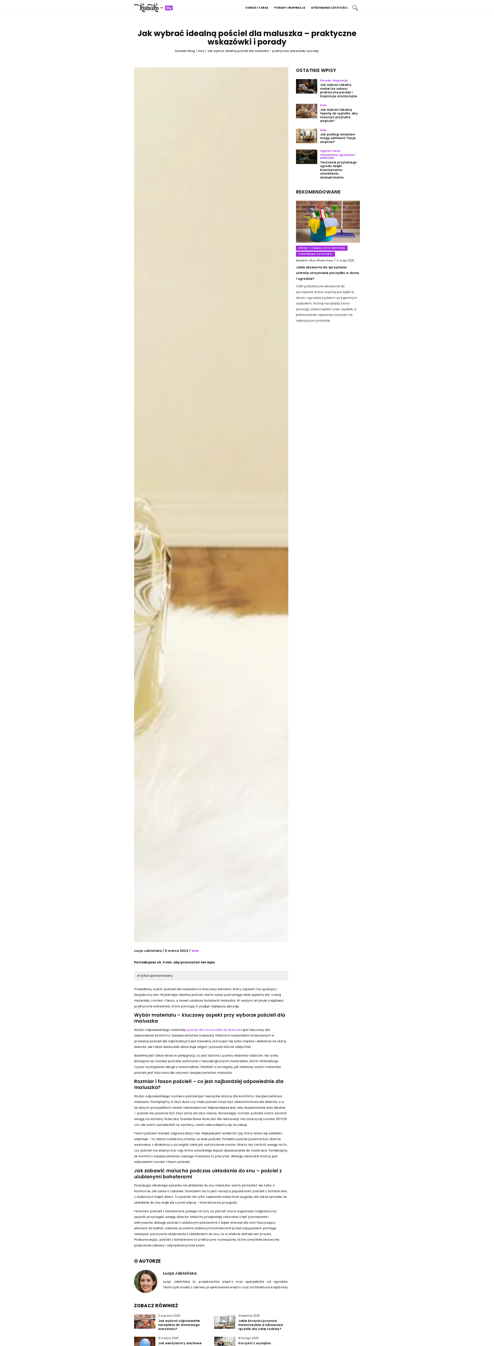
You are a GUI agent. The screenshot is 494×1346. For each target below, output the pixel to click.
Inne (195, 951)
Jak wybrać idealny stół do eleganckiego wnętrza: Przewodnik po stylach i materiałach (327, 267)
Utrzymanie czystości (329, 8)
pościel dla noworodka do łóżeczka (214, 1030)
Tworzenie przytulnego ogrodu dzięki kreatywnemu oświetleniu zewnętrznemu (338, 170)
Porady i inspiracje (289, 8)
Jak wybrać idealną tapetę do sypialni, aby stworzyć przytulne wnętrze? (339, 115)
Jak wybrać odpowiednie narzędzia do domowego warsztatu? (179, 1325)
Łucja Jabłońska (148, 950)
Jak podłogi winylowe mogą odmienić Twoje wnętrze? (338, 138)
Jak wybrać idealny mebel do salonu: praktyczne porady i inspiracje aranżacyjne (338, 90)
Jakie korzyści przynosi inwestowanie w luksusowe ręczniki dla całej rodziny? (260, 1325)
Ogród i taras (256, 8)
